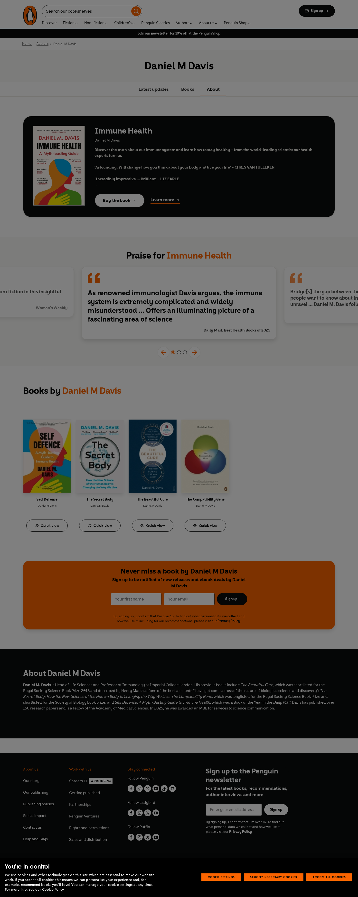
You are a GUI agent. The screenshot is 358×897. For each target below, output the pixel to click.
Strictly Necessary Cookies (273, 877)
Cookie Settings (221, 877)
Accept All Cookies (329, 877)
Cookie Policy (53, 890)
